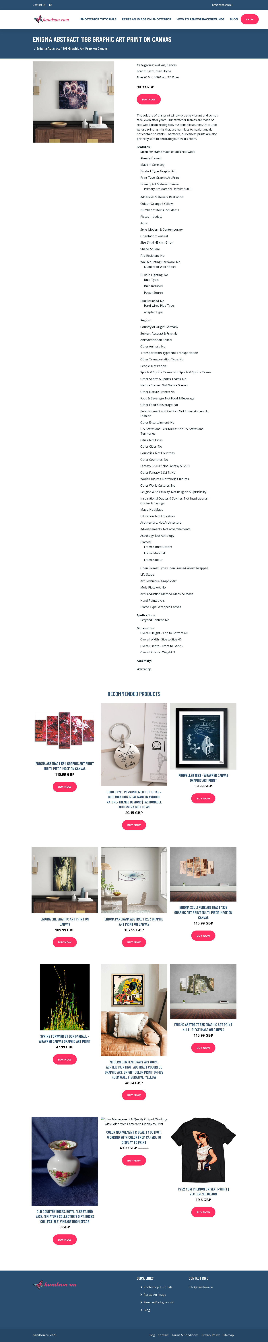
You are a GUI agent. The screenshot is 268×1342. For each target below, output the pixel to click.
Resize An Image (155, 1295)
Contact (163, 1335)
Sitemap (228, 1335)
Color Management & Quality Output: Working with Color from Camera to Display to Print (134, 1137)
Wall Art (160, 65)
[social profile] (50, 4)
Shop (249, 19)
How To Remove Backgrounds (200, 19)
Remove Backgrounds (159, 1302)
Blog (234, 19)
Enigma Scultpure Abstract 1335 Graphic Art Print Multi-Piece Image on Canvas (203, 912)
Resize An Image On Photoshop (146, 19)
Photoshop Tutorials (98, 19)
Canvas (172, 65)
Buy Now (149, 99)
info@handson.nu (222, 5)
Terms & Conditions (185, 1335)
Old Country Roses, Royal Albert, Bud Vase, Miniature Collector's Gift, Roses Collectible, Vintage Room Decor (65, 1216)
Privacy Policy (210, 1335)
